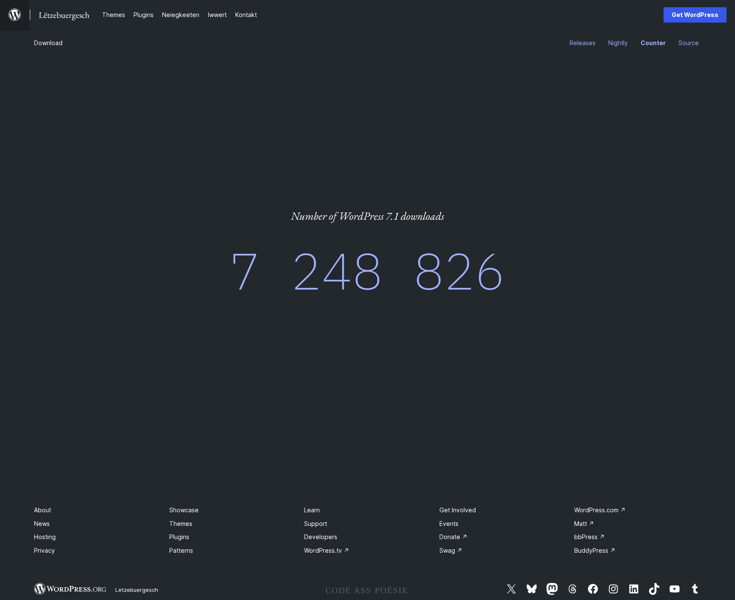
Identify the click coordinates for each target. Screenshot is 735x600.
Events (449, 523)
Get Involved (457, 510)
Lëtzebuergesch (136, 589)
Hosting (45, 536)
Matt (584, 523)
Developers (320, 536)
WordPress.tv (326, 550)
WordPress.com (600, 510)
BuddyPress (594, 550)
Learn (312, 510)
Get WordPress (695, 14)
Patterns (181, 550)
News (42, 523)
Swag (450, 550)
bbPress (589, 536)
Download (48, 42)
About (42, 510)
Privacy (44, 550)
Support (315, 523)
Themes (180, 523)
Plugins (179, 536)
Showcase (184, 510)
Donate (453, 536)
